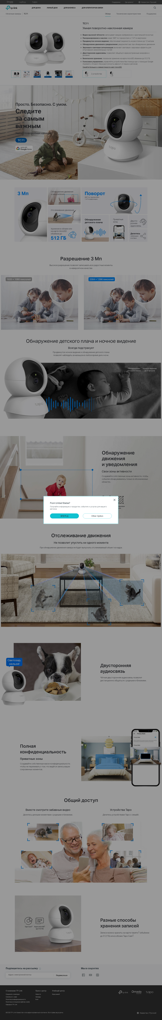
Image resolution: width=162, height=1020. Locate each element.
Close (114, 500)
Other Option (97, 516)
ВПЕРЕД (64, 516)
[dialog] (81, 510)
